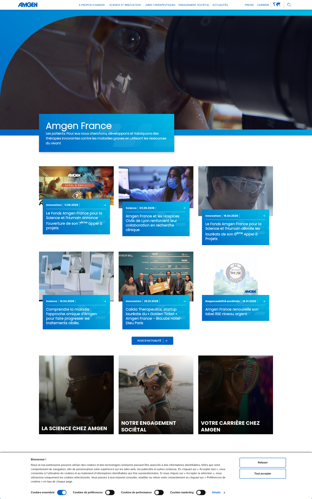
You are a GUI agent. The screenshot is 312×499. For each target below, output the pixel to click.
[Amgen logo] (27, 5)
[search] (289, 5)
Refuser (263, 462)
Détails (216, 492)
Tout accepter (262, 473)
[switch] (110, 492)
